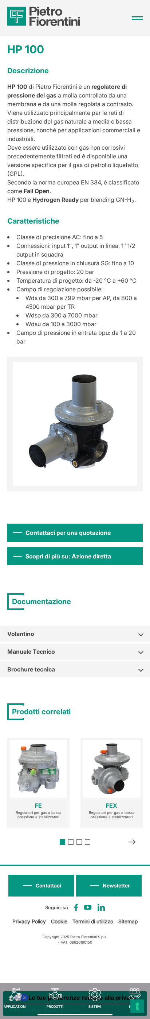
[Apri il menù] (137, 18)
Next (131, 843)
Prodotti (55, 1006)
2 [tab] (70, 842)
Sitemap (128, 921)
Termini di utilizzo (92, 921)
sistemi (94, 1006)
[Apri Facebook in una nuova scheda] (76, 907)
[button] (109, 886)
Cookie (59, 921)
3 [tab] (79, 842)
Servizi (135, 1006)
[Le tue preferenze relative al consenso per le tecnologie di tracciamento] (137, 1006)
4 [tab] (87, 842)
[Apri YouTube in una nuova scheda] (87, 907)
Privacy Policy (29, 921)
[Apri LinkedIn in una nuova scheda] (101, 907)
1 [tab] (62, 842)
